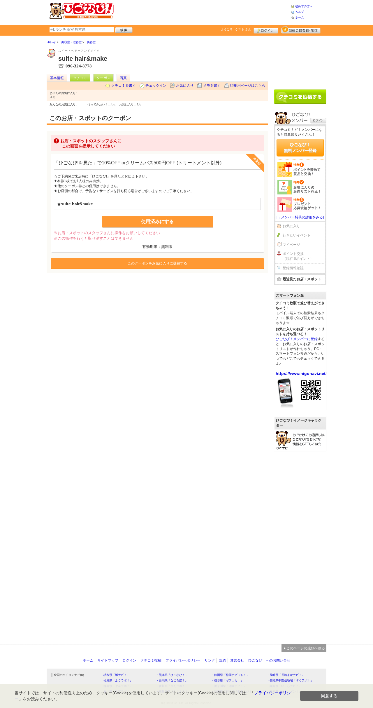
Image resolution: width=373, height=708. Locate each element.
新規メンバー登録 (301, 30)
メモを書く (212, 86)
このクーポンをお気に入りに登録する (157, 263)
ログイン (266, 30)
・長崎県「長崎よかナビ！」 (286, 674)
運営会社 (237, 660)
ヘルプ (299, 11)
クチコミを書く (123, 86)
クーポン (103, 78)
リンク (210, 660)
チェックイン (155, 86)
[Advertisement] (202, 11)
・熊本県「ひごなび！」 (172, 674)
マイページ (291, 245)
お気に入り (184, 86)
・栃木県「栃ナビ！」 (115, 674)
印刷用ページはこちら (247, 86)
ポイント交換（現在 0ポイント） (298, 256)
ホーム (299, 17)
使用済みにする (157, 221)
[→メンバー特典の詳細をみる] (300, 217)
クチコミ (80, 78)
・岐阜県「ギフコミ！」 (227, 680)
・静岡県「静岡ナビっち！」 (230, 674)
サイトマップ (107, 660)
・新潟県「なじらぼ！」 (172, 680)
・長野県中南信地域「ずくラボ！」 (290, 680)
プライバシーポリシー (183, 660)
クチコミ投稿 (150, 660)
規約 (222, 660)
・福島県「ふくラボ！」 (117, 680)
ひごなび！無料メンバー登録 (300, 147)
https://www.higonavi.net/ (301, 373)
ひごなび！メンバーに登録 (297, 339)
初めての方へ (304, 6)
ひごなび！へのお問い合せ (269, 660)
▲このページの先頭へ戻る (304, 648)
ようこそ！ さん (236, 29)
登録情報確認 (293, 268)
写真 (123, 78)
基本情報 (57, 78)
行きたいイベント (297, 235)
